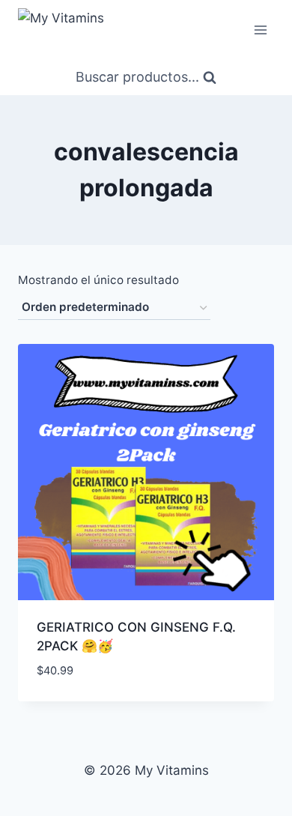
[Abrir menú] (260, 29)
